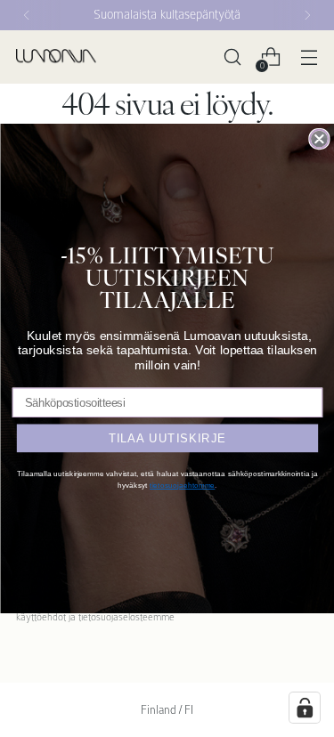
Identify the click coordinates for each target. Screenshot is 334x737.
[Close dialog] (319, 139)
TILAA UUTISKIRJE (167, 437)
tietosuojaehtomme (182, 485)
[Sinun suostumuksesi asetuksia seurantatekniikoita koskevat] (304, 707)
